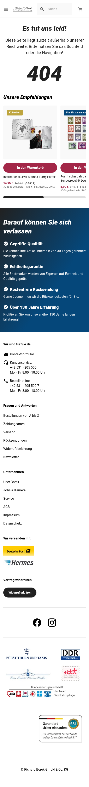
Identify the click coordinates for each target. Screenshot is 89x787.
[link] (22, 9)
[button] (5, 9)
